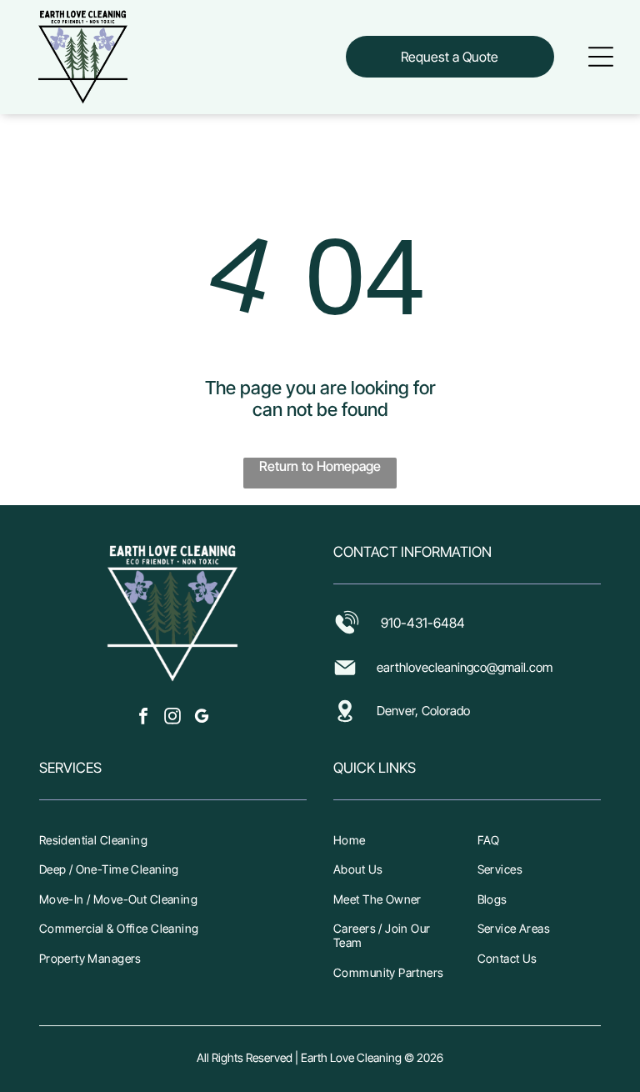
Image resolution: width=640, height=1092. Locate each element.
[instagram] (172, 718)
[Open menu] (600, 56)
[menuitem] (173, 839)
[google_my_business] (201, 718)
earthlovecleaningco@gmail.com (464, 667)
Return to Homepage (320, 466)
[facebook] (143, 718)
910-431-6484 (423, 622)
